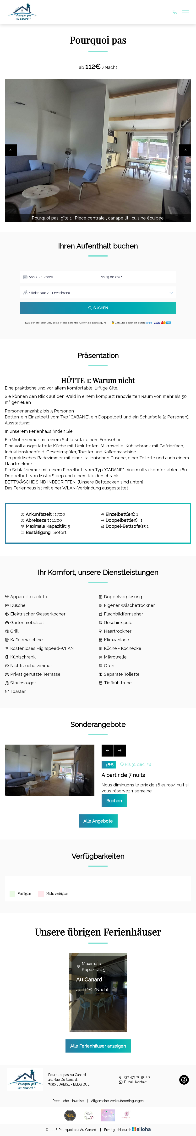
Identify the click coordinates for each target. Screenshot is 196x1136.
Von (32, 277)
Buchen (114, 800)
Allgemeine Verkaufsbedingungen (117, 1101)
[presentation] (11, 150)
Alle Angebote (98, 820)
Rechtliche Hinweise (68, 1101)
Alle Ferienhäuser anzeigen (98, 1045)
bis (102, 277)
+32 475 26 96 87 (137, 1077)
